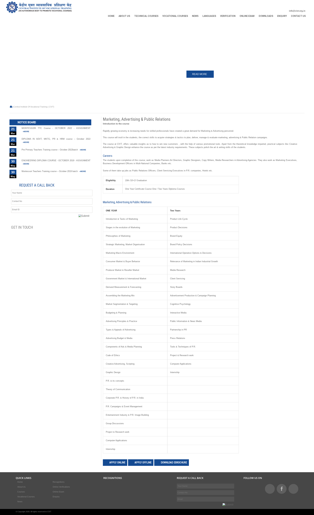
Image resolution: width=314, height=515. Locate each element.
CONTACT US (298, 16)
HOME (111, 16)
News (19, 501)
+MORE (26, 131)
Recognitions (58, 482)
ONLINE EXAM (247, 16)
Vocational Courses (26, 497)
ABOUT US (124, 16)
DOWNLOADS (266, 16)
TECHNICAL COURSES (146, 16)
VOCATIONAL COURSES (175, 16)
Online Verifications (61, 487)
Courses (21, 492)
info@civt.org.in (297, 11)
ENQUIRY (282, 16)
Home (20, 482)
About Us (21, 487)
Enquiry (56, 497)
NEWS (195, 16)
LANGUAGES (209, 16)
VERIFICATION (228, 16)
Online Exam (58, 492)
